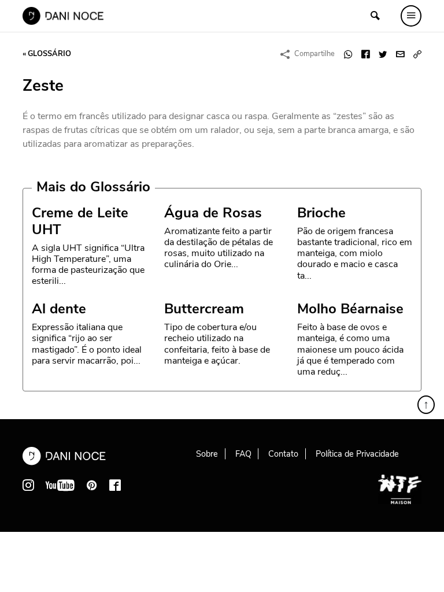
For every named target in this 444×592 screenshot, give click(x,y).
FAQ (243, 454)
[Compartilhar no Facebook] (365, 54)
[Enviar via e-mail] (400, 54)
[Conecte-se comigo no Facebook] (115, 485)
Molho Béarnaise (350, 308)
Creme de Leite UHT (80, 221)
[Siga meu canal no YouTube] (60, 485)
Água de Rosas (213, 213)
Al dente (59, 308)
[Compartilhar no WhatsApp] (348, 54)
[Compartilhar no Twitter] (383, 54)
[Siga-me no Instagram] (28, 485)
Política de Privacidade (357, 454)
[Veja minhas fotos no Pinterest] (92, 485)
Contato (283, 454)
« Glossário (47, 54)
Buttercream (204, 308)
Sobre (207, 454)
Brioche (321, 213)
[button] (417, 54)
